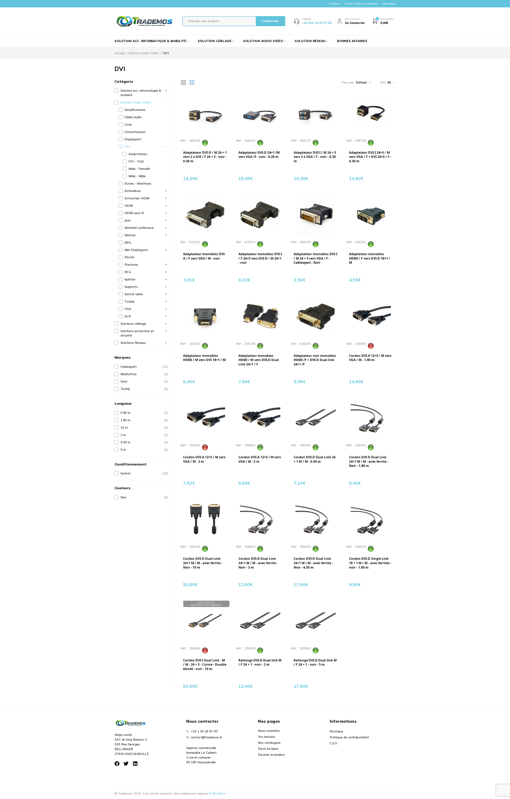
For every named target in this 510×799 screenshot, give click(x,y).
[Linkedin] (135, 763)
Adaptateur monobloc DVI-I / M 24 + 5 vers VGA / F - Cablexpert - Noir (315, 258)
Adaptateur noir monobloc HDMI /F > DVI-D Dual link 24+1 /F (315, 360)
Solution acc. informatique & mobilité (141, 93)
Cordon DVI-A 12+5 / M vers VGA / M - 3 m (204, 459)
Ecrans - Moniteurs (138, 183)
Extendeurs (133, 191)
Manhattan (129, 374)
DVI (127, 147)
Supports (131, 287)
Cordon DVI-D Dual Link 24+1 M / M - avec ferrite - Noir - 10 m (202, 563)
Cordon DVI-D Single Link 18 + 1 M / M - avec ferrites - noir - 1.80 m (370, 563)
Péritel (129, 257)
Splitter (130, 279)
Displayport (133, 139)
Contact (334, 3)
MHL (128, 242)
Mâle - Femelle (139, 169)
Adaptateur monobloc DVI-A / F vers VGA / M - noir (204, 256)
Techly (125, 389)
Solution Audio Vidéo (144, 53)
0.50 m (125, 413)
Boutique (389, 3)
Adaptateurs (137, 154)
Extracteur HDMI (137, 198)
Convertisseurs (135, 132)
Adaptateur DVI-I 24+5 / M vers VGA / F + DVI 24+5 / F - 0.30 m (370, 157)
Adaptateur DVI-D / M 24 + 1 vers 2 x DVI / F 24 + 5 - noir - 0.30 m (205, 157)
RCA (128, 272)
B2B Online (217, 793)
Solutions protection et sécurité (137, 333)
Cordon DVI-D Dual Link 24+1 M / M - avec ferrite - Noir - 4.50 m (313, 563)
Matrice (130, 235)
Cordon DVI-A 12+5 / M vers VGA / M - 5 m (259, 459)
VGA (128, 309)
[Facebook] (117, 763)
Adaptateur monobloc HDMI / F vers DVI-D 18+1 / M (369, 258)
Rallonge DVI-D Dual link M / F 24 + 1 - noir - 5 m (315, 662)
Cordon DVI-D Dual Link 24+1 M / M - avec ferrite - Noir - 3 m (258, 563)
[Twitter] (126, 763)
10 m (124, 427)
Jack (127, 220)
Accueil (120, 53)
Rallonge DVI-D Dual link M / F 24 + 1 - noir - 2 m (259, 662)
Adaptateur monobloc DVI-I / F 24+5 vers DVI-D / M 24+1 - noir (260, 258)
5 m (123, 450)
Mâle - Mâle (137, 176)
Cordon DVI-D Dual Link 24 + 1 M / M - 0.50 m (314, 459)
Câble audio (133, 117)
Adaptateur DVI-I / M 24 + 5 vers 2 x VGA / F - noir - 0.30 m (315, 157)
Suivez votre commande (361, 3)
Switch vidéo (134, 294)
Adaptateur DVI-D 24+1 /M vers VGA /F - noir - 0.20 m (259, 155)
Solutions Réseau (133, 343)
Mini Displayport (136, 250)
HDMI (129, 206)
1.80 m (125, 420)
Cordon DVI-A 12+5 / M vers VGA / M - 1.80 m (370, 358)
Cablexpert (129, 367)
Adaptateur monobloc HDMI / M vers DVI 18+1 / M (204, 358)
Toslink (129, 301)
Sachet (126, 473)
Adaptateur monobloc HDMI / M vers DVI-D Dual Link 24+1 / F (258, 360)
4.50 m (125, 442)
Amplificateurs (135, 110)
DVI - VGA (136, 161)
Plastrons (131, 265)
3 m (123, 435)
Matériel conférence (139, 228)
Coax (128, 124)
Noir (124, 497)
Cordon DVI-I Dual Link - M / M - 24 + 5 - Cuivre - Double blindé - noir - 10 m (204, 664)
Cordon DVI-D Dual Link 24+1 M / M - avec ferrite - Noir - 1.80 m (368, 461)
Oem (124, 381)
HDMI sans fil (134, 213)
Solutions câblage (133, 324)
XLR (128, 316)
